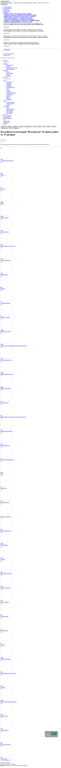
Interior (10, 128)
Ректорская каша (5, 444)
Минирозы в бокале (6, 387)
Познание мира (4, 615)
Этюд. (2, 473)
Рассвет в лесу (4, 715)
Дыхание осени (4, 217)
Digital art (15, 126)
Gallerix (7, 760)
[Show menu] (10, 1)
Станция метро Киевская (7, 160)
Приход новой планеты (6, 430)
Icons (44, 126)
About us (9, 764)
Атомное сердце (5, 231)
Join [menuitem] (8, 55)
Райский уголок (5, 402)
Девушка (3, 558)
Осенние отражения (6, 658)
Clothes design (4, 128)
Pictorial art (3, 126)
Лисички (3, 686)
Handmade (21, 126)
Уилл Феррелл (4, 544)
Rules (7, 765)
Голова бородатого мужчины (8, 245)
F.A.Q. (5, 764)
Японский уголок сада (6, 573)
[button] (7, 7)
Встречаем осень (5, 501)
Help (2, 764)
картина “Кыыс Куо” (6, 530)
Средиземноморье (5, 259)
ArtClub (7, 78)
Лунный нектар (5, 729)
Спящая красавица (5, 302)
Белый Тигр (4, 487)
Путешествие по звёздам (7, 373)
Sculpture (40, 126)
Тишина (3, 644)
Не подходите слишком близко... (9, 701)
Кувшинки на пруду (6, 331)
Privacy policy (18, 765)
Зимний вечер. (4, 274)
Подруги (3, 188)
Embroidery (16, 128)
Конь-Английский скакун (7, 459)
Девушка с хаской (5, 316)
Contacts (13, 764)
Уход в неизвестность (6, 359)
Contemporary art (28, 126)
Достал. (2, 174)
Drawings (10, 126)
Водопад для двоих (5, 743)
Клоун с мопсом (5, 601)
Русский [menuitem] (6, 53)
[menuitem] (13, 53)
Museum (6, 61)
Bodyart (48, 126)
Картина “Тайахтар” (6, 516)
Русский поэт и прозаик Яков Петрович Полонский (14, 345)
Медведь (3, 288)
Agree (54, 734)
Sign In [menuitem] (5, 55)
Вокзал (2, 202)
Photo (35, 126)
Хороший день (4, 630)
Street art (54, 126)
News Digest (7, 49)
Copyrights (24, 765)
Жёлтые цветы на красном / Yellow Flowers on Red (13, 416)
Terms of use (12, 765)
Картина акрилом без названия (8, 672)
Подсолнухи (4, 758)
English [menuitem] (10, 53)
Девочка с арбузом (5, 587)
